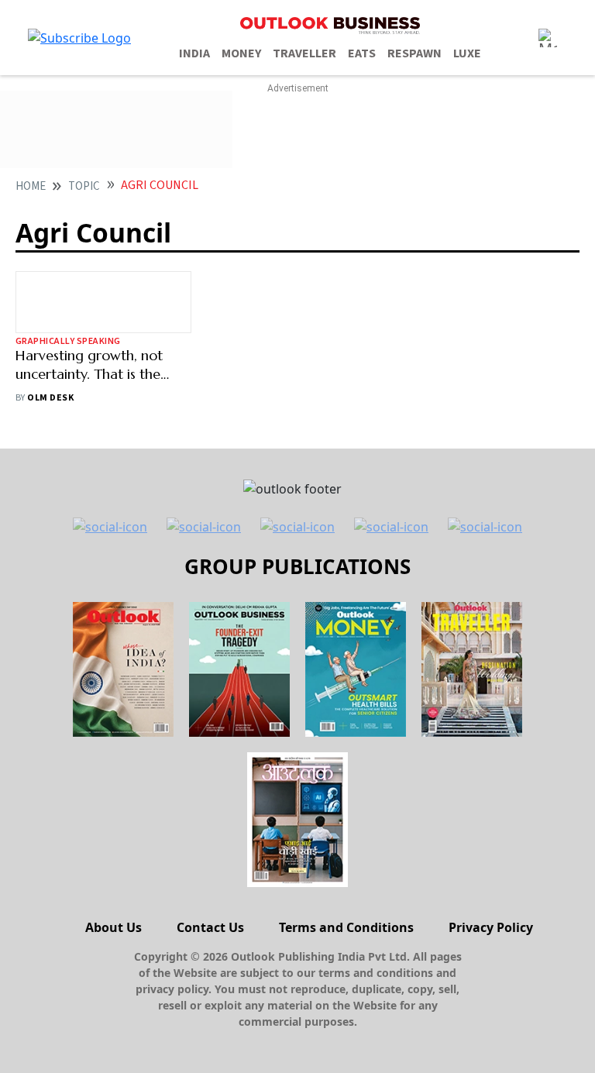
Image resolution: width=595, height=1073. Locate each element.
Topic (84, 186)
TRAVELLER (304, 53)
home (30, 186)
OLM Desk (50, 397)
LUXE (467, 53)
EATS (362, 53)
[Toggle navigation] (547, 38)
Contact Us (210, 927)
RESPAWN (414, 53)
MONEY (241, 53)
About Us (113, 927)
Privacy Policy (491, 927)
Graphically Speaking (68, 341)
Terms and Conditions (346, 927)
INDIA (194, 53)
